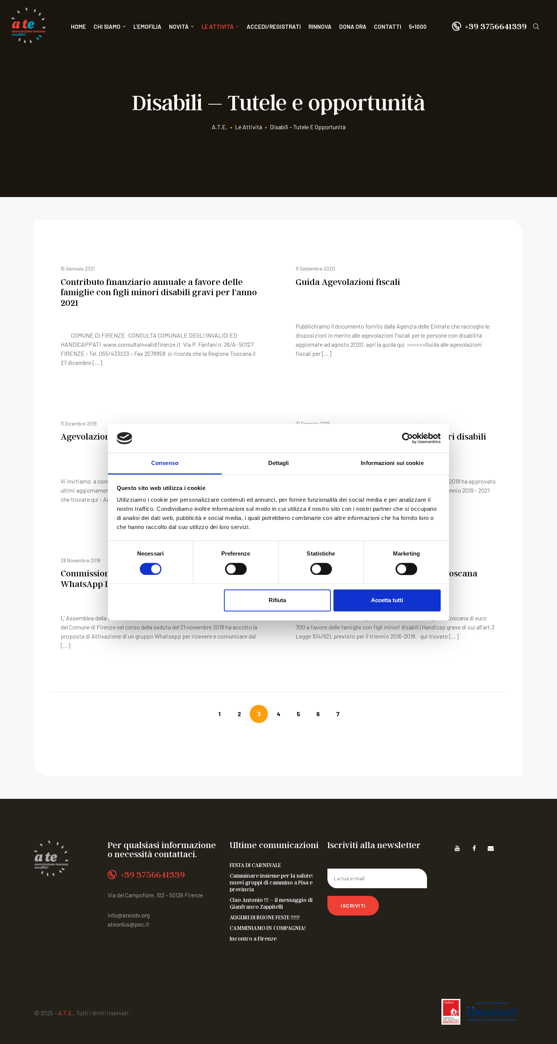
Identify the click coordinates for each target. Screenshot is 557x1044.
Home (78, 26)
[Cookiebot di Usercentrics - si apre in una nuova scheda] (407, 438)
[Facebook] (474, 848)
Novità (179, 26)
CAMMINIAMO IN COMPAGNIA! (268, 927)
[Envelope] (491, 848)
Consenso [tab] (164, 463)
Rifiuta (277, 600)
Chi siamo (107, 26)
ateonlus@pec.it (128, 924)
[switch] (236, 569)
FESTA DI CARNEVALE (255, 864)
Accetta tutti (387, 600)
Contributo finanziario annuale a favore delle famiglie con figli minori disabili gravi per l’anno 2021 (159, 292)
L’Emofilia (147, 26)
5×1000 (418, 26)
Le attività (218, 26)
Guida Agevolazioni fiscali (348, 281)
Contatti (387, 26)
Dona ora (352, 26)
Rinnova (320, 26)
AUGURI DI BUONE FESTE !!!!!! (265, 917)
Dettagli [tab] (278, 463)
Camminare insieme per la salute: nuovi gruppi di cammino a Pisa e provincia (271, 882)
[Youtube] (457, 848)
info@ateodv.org (129, 915)
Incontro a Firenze (253, 938)
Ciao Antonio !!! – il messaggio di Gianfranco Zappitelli (271, 903)
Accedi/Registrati (274, 26)
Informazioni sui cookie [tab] (392, 463)
